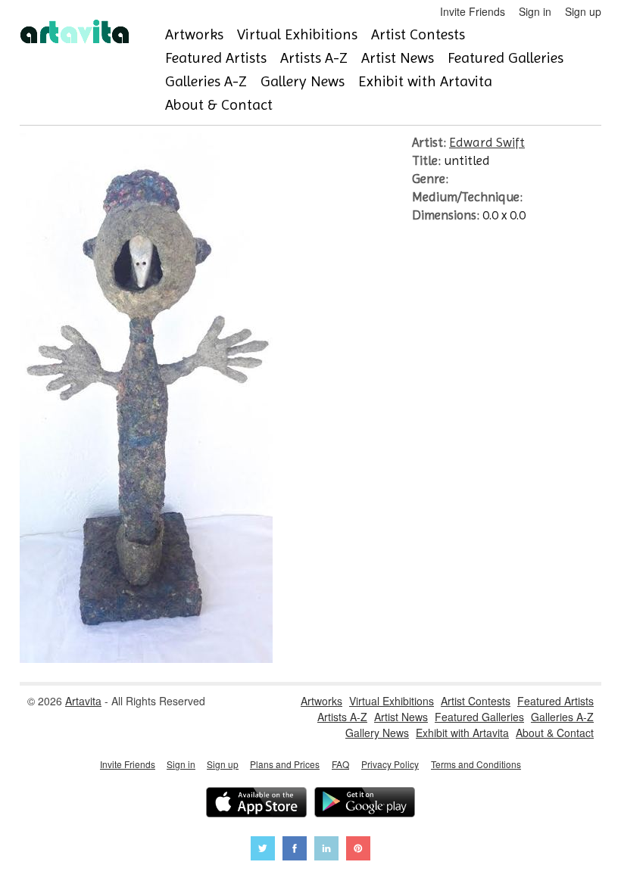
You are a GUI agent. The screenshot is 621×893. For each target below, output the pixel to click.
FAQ (340, 764)
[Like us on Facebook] (294, 850)
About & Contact (219, 105)
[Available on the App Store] (256, 804)
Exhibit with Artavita (425, 81)
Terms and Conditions (476, 764)
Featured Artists (216, 58)
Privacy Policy (390, 764)
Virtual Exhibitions (297, 34)
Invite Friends (472, 11)
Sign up (583, 11)
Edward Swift (487, 142)
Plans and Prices (285, 764)
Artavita (83, 700)
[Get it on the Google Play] (364, 804)
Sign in (535, 11)
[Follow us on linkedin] (326, 850)
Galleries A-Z (206, 81)
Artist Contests (418, 34)
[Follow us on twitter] (263, 850)
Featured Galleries (505, 58)
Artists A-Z (314, 58)
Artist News (397, 58)
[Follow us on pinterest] (358, 850)
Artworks (194, 34)
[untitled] (146, 658)
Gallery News (303, 81)
